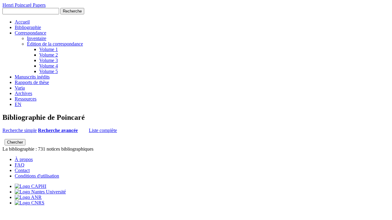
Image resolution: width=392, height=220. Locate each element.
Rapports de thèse (32, 82)
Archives (23, 93)
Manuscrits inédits (32, 76)
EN (18, 104)
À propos (24, 159)
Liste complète (103, 130)
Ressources (25, 98)
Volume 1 (48, 49)
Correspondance (30, 32)
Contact (22, 170)
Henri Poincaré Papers (24, 5)
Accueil (22, 21)
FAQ (19, 164)
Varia (20, 87)
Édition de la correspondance (55, 43)
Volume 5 (48, 71)
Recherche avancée (58, 130)
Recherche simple (19, 130)
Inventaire (36, 38)
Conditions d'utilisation (37, 175)
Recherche (72, 11)
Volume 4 (48, 65)
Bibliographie (28, 27)
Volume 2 (48, 54)
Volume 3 (48, 60)
